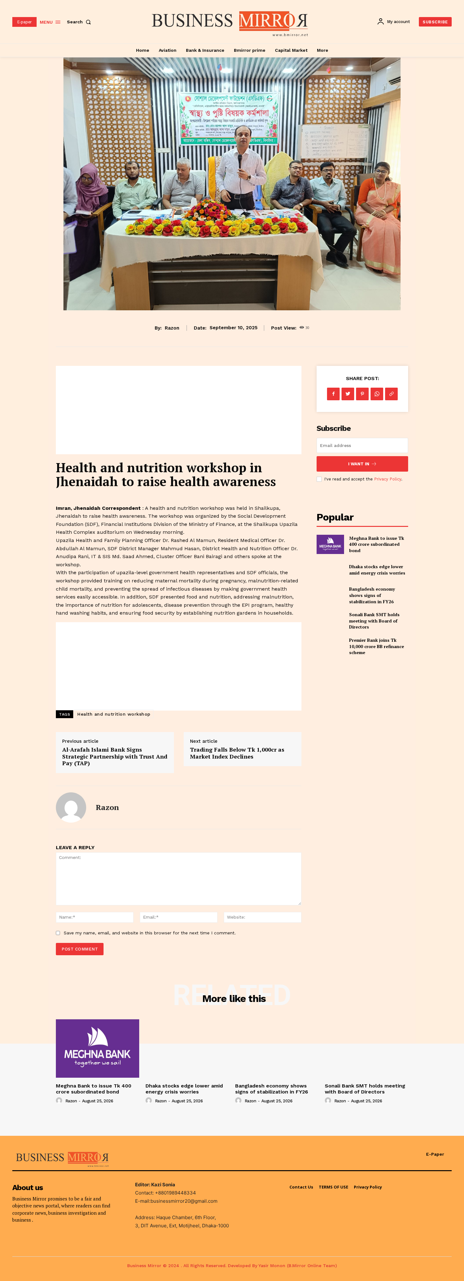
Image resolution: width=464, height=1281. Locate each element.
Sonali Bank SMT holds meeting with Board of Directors (374, 620)
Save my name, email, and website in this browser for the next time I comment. (150, 932)
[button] (80, 21)
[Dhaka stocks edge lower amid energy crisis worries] (330, 570)
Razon (172, 328)
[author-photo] (60, 1100)
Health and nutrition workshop (114, 714)
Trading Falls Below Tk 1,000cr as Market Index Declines (237, 753)
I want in (358, 464)
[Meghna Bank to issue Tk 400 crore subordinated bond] (330, 544)
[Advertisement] (178, 410)
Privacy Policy (387, 479)
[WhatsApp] (377, 394)
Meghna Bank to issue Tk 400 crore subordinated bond (376, 544)
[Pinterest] (362, 394)
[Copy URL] (391, 394)
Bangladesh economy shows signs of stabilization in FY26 (372, 595)
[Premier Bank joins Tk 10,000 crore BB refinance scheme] (330, 646)
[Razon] (71, 807)
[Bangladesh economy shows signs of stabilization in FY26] (330, 595)
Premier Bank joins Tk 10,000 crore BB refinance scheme (376, 646)
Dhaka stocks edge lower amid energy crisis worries (377, 569)
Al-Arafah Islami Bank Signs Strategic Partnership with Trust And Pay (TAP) (114, 756)
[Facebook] (333, 394)
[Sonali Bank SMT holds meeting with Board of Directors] (330, 620)
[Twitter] (348, 394)
